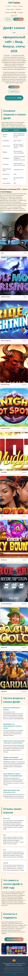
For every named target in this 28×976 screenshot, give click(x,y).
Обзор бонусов (14, 91)
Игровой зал (18, 9)
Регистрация (18, 19)
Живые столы (14, 15)
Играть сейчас (14, 87)
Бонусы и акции (10, 9)
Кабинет (8, 19)
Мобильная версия (10, 12)
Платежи (20, 6)
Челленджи (20, 12)
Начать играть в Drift (14, 939)
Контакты (14, 6)
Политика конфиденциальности (11, 972)
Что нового (8, 6)
